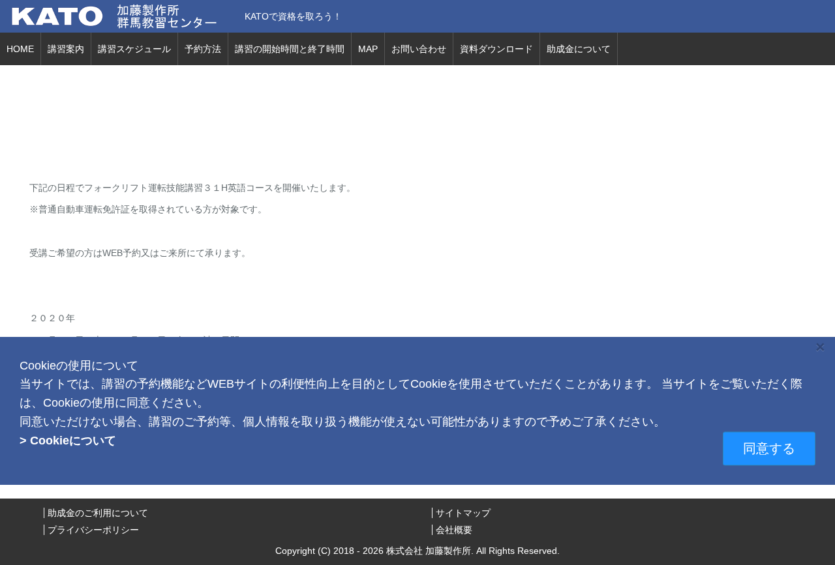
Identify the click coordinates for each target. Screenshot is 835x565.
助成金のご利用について (98, 513)
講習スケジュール (134, 49)
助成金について (579, 49)
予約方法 (203, 49)
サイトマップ (463, 513)
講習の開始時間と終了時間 (289, 49)
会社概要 (454, 530)
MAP (368, 49)
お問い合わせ (418, 49)
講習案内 (66, 49)
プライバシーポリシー (93, 530)
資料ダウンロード (496, 49)
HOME (20, 49)
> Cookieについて (68, 441)
